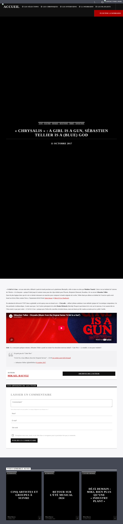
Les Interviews (69, 7)
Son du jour (80, 135)
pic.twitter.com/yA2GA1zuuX (61, 383)
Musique (55, 135)
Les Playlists (104, 7)
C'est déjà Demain (88, 499)
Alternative (11, 499)
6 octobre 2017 (41, 388)
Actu (41, 135)
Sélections (64, 135)
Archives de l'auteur (89, 399)
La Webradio (87, 7)
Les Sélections (31, 7)
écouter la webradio (110, 13)
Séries (71, 135)
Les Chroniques (50, 7)
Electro (47, 135)
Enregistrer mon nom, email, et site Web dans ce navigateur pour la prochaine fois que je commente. (45, 461)
